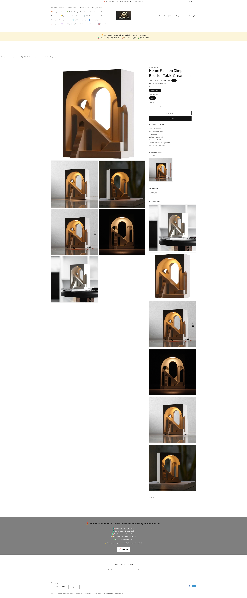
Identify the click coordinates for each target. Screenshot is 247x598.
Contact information (108, 593)
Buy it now (170, 118)
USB (152, 98)
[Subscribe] (139, 569)
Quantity (151, 102)
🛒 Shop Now (123, 549)
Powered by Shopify (68, 593)
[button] (186, 16)
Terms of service (97, 593)
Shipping (151, 83)
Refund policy (87, 593)
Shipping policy (119, 593)
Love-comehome (59, 593)
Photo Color (155, 90)
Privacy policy (78, 593)
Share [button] (153, 497)
